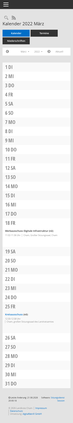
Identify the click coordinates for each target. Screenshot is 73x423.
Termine (44, 33)
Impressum (41, 408)
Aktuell (59, 51)
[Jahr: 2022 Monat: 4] (49, 52)
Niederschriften (16, 40)
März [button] (24, 51)
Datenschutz (16, 410)
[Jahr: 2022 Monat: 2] (7, 52)
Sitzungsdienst (58, 399)
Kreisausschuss (14, 314)
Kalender (16, 33)
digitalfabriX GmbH (32, 413)
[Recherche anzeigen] (6, 18)
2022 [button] (37, 51)
